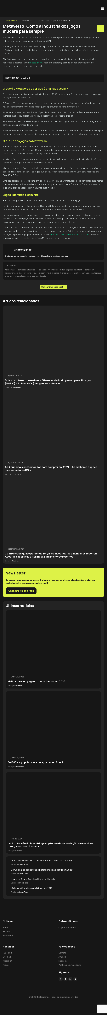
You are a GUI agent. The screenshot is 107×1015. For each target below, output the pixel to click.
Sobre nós (64, 960)
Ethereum (8, 935)
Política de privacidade (70, 964)
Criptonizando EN (67, 927)
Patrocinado (11, 21)
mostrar (24, 78)
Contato (62, 952)
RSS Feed (7, 952)
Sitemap (7, 956)
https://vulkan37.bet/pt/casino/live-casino (69, 234)
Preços (6, 964)
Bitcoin (6, 931)
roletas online (35, 62)
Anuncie (62, 956)
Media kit (7, 960)
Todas (6, 927)
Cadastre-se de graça (21, 590)
